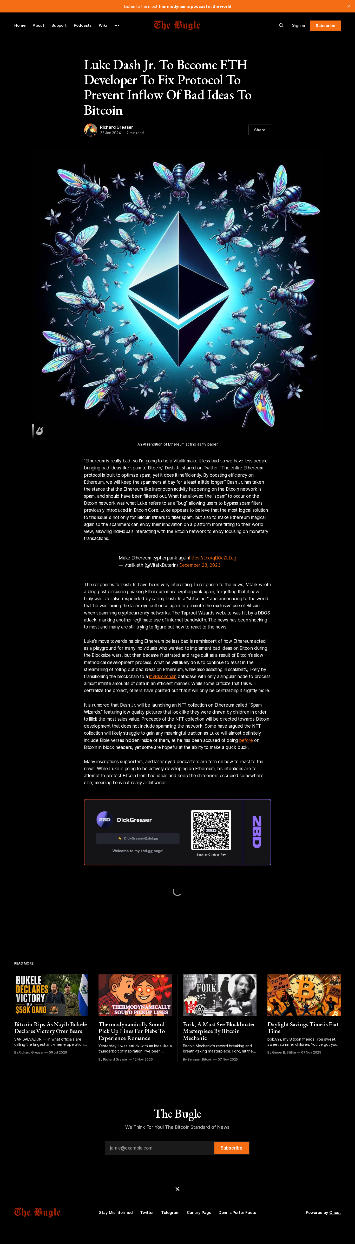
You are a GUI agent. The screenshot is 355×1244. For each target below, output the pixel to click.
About (38, 25)
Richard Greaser (116, 127)
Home (19, 25)
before (245, 740)
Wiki (103, 25)
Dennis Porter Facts (237, 1212)
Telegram (170, 1212)
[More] (117, 25)
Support (59, 25)
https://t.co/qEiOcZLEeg (212, 558)
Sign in (298, 25)
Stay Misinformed (116, 1212)
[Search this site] (281, 25)
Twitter (147, 1212)
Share (259, 129)
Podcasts (82, 25)
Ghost (335, 1212)
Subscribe (325, 25)
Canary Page (199, 1212)
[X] (177, 1189)
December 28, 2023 (200, 565)
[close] (349, 6)
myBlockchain (162, 676)
